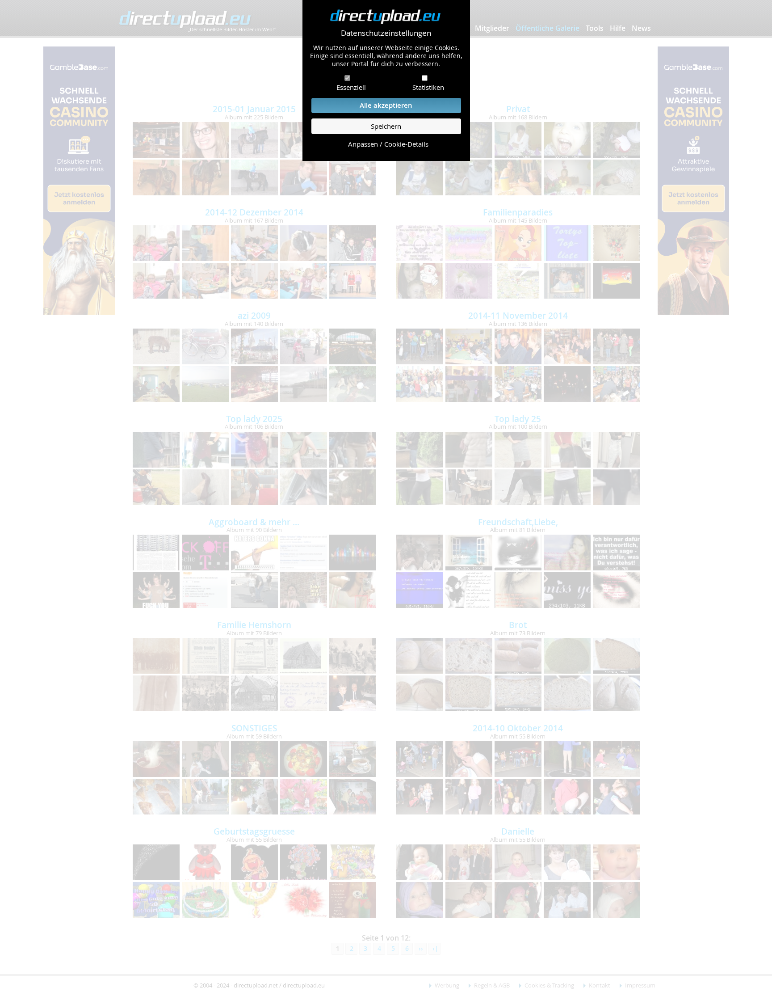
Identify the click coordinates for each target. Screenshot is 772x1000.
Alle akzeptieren (386, 105)
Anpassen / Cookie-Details (388, 144)
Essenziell (351, 87)
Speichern (386, 126)
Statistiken (428, 87)
